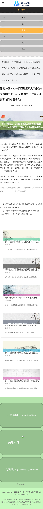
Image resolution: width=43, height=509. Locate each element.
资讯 (23, 17)
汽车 (23, 43)
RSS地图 (18, 494)
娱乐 (23, 24)
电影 (23, 49)
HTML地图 (24, 494)
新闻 (23, 30)
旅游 (23, 36)
